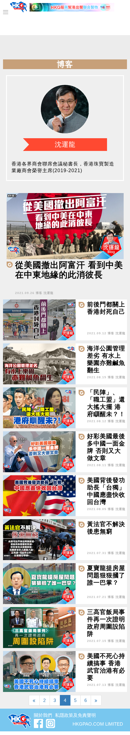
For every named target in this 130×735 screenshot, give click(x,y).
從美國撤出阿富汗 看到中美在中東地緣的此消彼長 (69, 269)
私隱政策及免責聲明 (75, 715)
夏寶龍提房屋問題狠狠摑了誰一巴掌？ (106, 575)
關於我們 (43, 715)
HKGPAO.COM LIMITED (98, 724)
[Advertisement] (65, 48)
